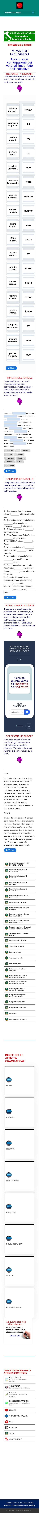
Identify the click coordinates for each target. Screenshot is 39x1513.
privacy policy (29, 1505)
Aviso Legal (10, 1510)
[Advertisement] (19, 1479)
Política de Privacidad (23, 1510)
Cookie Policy (18, 1505)
